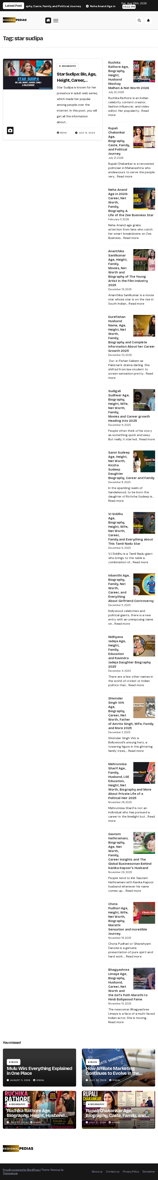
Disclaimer (149, 1171)
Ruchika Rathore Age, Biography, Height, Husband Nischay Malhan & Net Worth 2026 (37, 1118)
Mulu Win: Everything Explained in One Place (39, 1071)
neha (63, 132)
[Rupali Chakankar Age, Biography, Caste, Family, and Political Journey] (144, 137)
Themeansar (10, 1173)
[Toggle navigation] (56, 20)
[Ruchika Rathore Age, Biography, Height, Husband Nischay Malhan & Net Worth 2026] (144, 71)
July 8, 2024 (87, 132)
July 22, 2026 (98, 1080)
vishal (40, 1080)
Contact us (112, 1171)
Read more (125, 176)
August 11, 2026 (20, 1080)
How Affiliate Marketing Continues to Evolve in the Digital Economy (112, 1073)
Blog (14, 1062)
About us (97, 1171)
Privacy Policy (131, 1171)
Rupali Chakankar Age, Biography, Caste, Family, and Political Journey (119, 140)
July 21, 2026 (98, 1122)
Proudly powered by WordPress (21, 1170)
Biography (69, 66)
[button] (139, 20)
